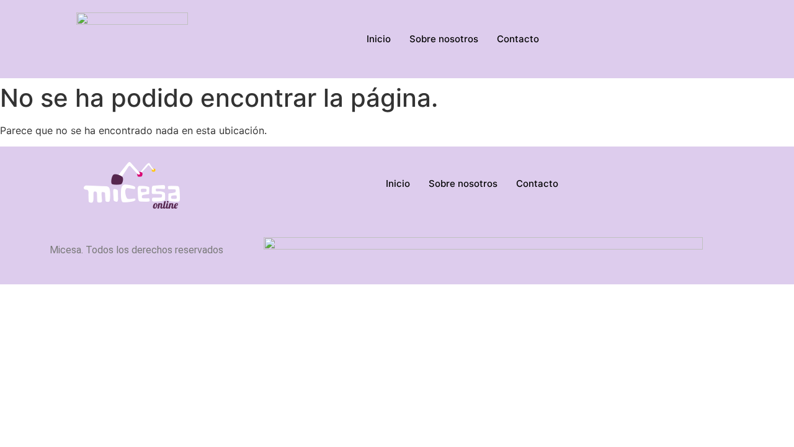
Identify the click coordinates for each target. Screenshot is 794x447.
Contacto (518, 39)
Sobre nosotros (443, 39)
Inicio (379, 39)
